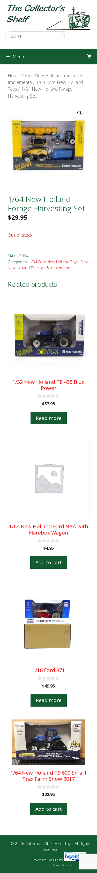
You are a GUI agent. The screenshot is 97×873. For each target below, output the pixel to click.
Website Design (46, 860)
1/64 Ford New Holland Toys (54, 261)
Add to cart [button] (48, 562)
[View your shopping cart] (89, 56)
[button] (79, 113)
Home (14, 75)
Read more (49, 418)
